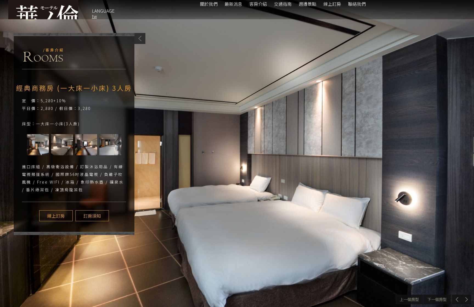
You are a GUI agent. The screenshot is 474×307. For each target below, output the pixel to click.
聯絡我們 (357, 4)
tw (94, 16)
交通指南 (283, 4)
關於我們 (209, 4)
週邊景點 (307, 4)
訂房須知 (92, 215)
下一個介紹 (437, 299)
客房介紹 (258, 4)
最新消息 (233, 4)
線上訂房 (332, 4)
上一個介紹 (409, 299)
